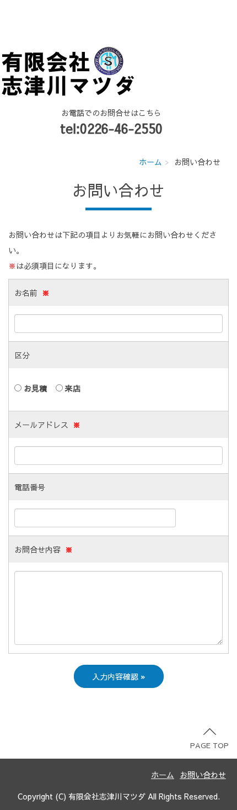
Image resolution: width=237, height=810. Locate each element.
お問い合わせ (203, 774)
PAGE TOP (209, 745)
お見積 (34, 388)
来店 (71, 388)
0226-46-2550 (121, 128)
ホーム (150, 161)
